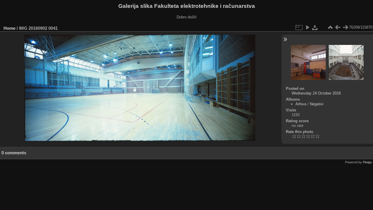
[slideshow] (307, 27)
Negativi (316, 104)
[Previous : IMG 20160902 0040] (338, 27)
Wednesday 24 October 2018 (316, 93)
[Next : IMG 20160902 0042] (345, 27)
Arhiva (300, 104)
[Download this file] (315, 27)
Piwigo (367, 162)
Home (9, 28)
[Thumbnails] (330, 27)
